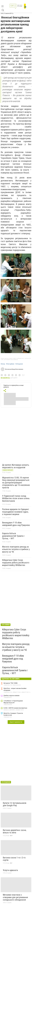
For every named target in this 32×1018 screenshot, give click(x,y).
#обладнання (19, 364)
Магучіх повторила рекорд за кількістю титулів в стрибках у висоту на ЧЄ (16, 549)
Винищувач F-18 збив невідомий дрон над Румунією (16, 523)
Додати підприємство (16, 722)
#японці (3, 364)
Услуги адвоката (10, 870)
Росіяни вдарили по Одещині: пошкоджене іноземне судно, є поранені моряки (15, 512)
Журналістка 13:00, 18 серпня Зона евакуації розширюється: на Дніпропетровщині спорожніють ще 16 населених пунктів (16, 482)
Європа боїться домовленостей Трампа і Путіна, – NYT (13, 536)
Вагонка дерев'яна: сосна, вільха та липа (14, 831)
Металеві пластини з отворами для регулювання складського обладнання (15, 897)
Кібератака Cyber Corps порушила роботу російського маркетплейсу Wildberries (15, 562)
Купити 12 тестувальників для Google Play (14, 804)
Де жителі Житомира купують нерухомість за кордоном (15, 466)
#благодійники (10, 364)
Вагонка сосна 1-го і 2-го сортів (14, 858)
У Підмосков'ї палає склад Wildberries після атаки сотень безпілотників (16, 498)
